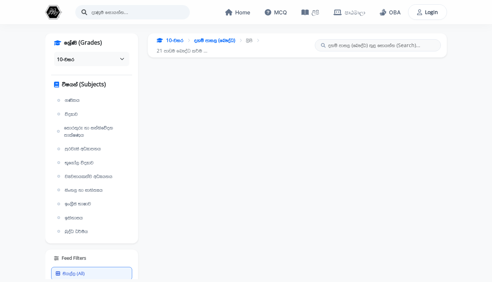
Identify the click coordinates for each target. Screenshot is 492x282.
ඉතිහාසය (74, 217)
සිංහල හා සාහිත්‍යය (84, 190)
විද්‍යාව (71, 114)
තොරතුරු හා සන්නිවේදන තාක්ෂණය (88, 131)
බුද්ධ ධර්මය (76, 231)
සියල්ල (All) (74, 273)
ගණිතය (72, 100)
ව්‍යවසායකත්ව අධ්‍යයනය (88, 176)
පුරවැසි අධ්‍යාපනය (83, 148)
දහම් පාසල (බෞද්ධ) (214, 40)
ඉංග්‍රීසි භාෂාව (78, 203)
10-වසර (174, 40)
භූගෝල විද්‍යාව (79, 162)
